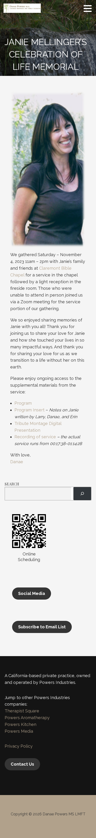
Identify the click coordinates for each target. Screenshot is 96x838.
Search (12, 483)
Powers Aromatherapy (27, 717)
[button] (89, 8)
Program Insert (29, 409)
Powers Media (19, 731)
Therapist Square (22, 710)
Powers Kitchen (20, 724)
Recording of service (35, 436)
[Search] (82, 493)
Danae (16, 461)
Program (23, 403)
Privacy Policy (19, 746)
